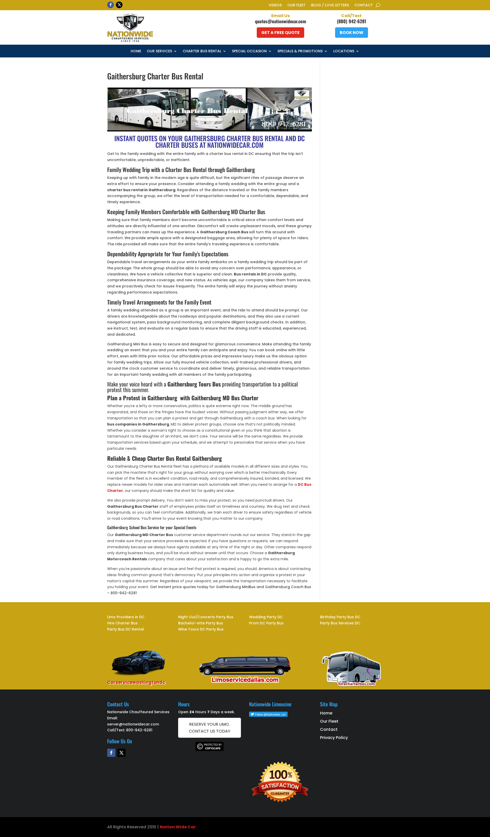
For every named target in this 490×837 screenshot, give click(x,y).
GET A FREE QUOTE (280, 32)
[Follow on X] (119, 5)
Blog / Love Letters (330, 5)
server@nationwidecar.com (133, 724)
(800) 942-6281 (351, 21)
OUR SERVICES (159, 51)
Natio (166, 827)
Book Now (351, 32)
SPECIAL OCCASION (249, 51)
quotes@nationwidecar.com (280, 21)
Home (136, 51)
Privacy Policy (334, 738)
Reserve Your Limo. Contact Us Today (209, 727)
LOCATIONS (343, 51)
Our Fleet (296, 5)
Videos (275, 5)
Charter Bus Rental (202, 51)
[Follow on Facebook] (110, 5)
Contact (363, 5)
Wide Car (185, 827)
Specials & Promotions (300, 51)
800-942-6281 (139, 730)
